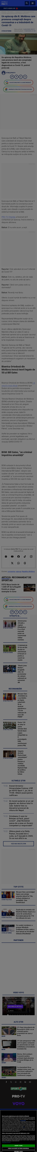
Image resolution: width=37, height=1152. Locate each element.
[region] (18, 1131)
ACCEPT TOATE (18, 1145)
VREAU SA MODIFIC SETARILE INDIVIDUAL (18, 1148)
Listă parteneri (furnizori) (6, 1142)
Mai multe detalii (23, 1120)
